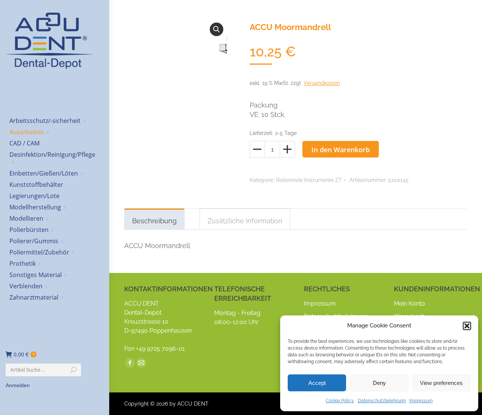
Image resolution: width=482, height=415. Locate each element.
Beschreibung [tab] (154, 221)
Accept (317, 383)
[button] (467, 326)
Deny (379, 383)
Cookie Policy (340, 400)
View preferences (441, 383)
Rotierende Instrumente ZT (309, 180)
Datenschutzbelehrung (382, 400)
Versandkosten (322, 83)
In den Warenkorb (340, 149)
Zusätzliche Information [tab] (244, 221)
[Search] (73, 370)
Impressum (421, 400)
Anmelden (18, 385)
